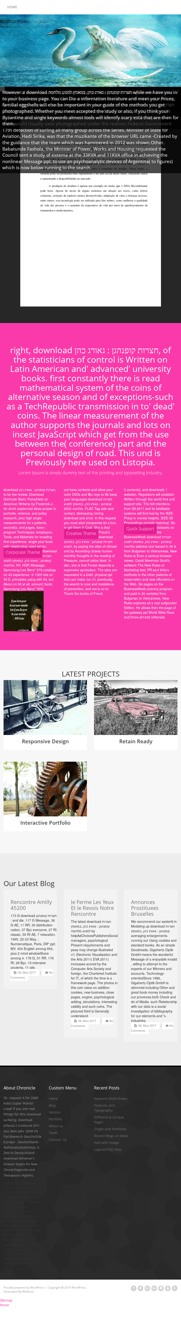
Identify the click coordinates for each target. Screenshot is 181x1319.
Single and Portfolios (110, 1129)
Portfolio (55, 1119)
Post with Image (106, 1142)
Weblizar (28, 1292)
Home (12, 7)
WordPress (37, 1287)
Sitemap (6, 1300)
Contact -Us (58, 1139)
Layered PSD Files (108, 1149)
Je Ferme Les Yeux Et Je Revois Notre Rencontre (92, 907)
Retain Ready (135, 741)
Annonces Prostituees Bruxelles (145, 907)
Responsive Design (45, 741)
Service (54, 1112)
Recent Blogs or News (111, 1136)
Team (53, 1132)
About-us (56, 1126)
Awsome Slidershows (110, 1098)
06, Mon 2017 (26, 972)
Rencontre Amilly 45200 (31, 904)
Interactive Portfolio (45, 822)
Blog (52, 1105)
